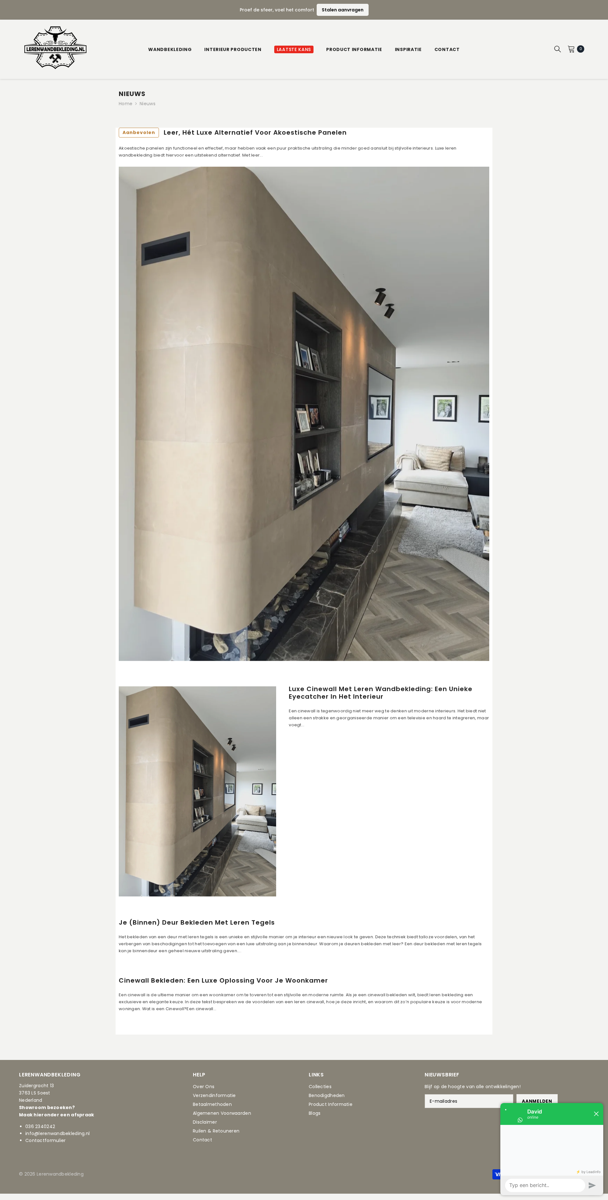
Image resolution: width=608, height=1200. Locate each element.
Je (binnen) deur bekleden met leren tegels (197, 922)
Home (125, 103)
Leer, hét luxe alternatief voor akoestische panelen (235, 132)
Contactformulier (45, 1140)
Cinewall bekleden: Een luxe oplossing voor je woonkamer (223, 980)
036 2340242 (40, 1126)
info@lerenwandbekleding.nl (57, 1133)
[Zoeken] (558, 48)
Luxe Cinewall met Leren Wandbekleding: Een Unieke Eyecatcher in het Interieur (380, 692)
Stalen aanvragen (343, 10)
